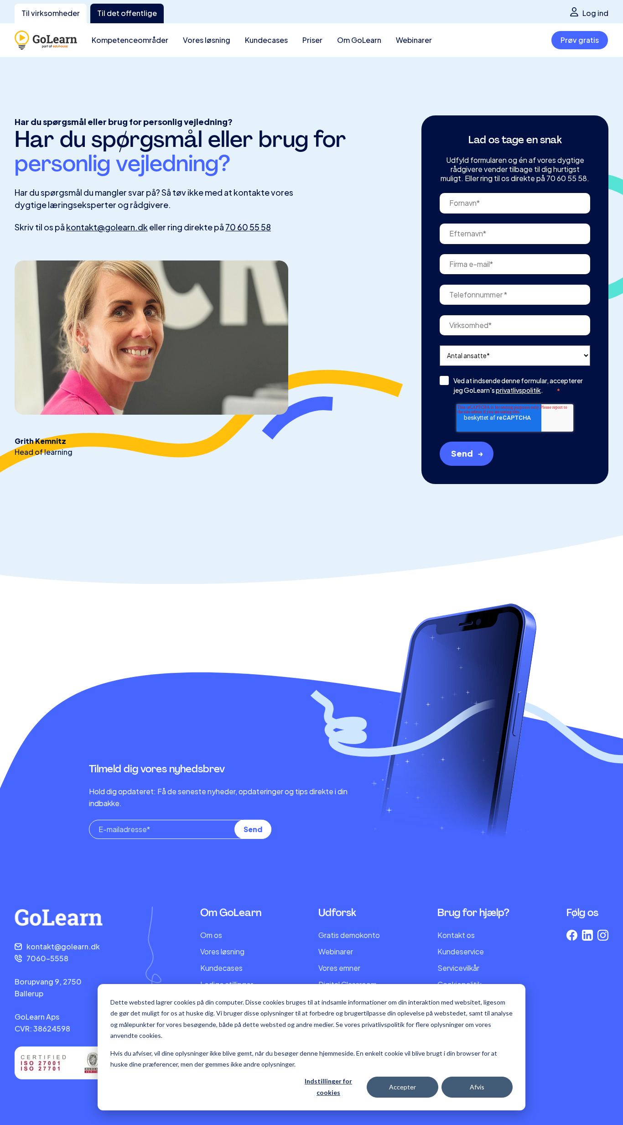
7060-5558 (47, 958)
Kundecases (221, 968)
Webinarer (335, 951)
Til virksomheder (50, 13)
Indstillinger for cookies (328, 1086)
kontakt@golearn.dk (107, 227)
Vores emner (339, 968)
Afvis (477, 1087)
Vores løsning (222, 951)
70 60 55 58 (248, 227)
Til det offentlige (127, 13)
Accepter (402, 1087)
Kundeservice (460, 951)
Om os (211, 935)
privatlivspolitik (518, 390)
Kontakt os (456, 935)
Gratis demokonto (349, 935)
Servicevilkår (458, 968)
